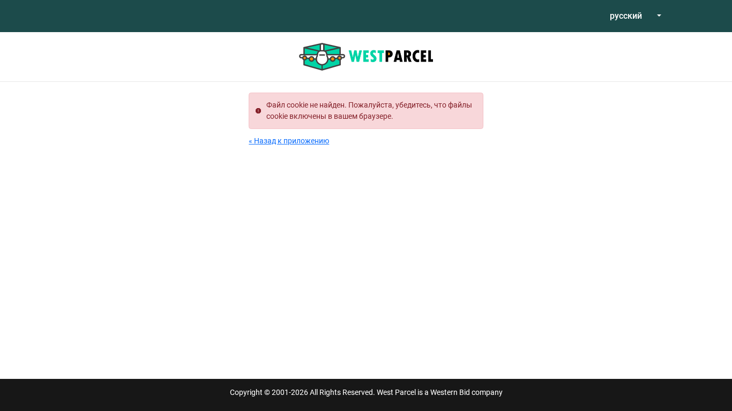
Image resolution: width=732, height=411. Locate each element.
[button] (635, 16)
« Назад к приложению (289, 140)
